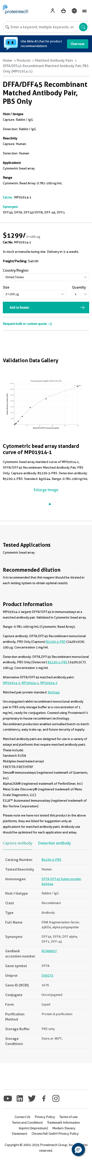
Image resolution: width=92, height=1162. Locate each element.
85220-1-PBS (57, 662)
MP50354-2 (48, 683)
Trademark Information (63, 1122)
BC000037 (49, 951)
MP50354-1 (30, 683)
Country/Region (16, 270)
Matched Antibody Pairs (54, 60)
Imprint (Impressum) (33, 1128)
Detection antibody (54, 843)
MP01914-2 (11, 683)
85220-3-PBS (56, 641)
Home (7, 60)
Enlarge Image (46, 490)
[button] (78, 1149)
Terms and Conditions (27, 1122)
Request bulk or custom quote (25, 324)
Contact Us (22, 1117)
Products (24, 60)
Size (6, 287)
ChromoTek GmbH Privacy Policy (55, 1133)
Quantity (79, 287)
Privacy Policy (45, 1117)
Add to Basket (19, 307)
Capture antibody (17, 843)
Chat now (77, 44)
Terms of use (68, 1117)
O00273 (47, 975)
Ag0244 (53, 692)
